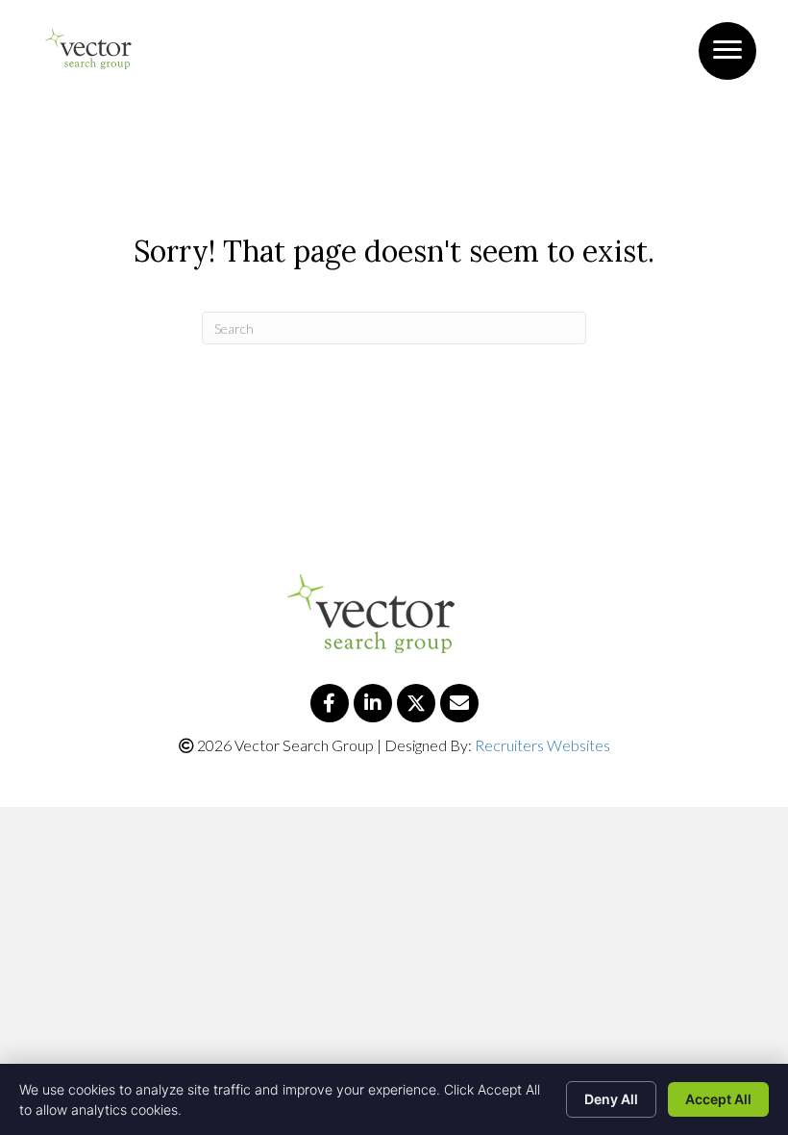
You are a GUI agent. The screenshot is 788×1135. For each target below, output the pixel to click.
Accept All (718, 1099)
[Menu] (727, 50)
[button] (329, 703)
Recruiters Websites (542, 745)
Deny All (611, 1099)
